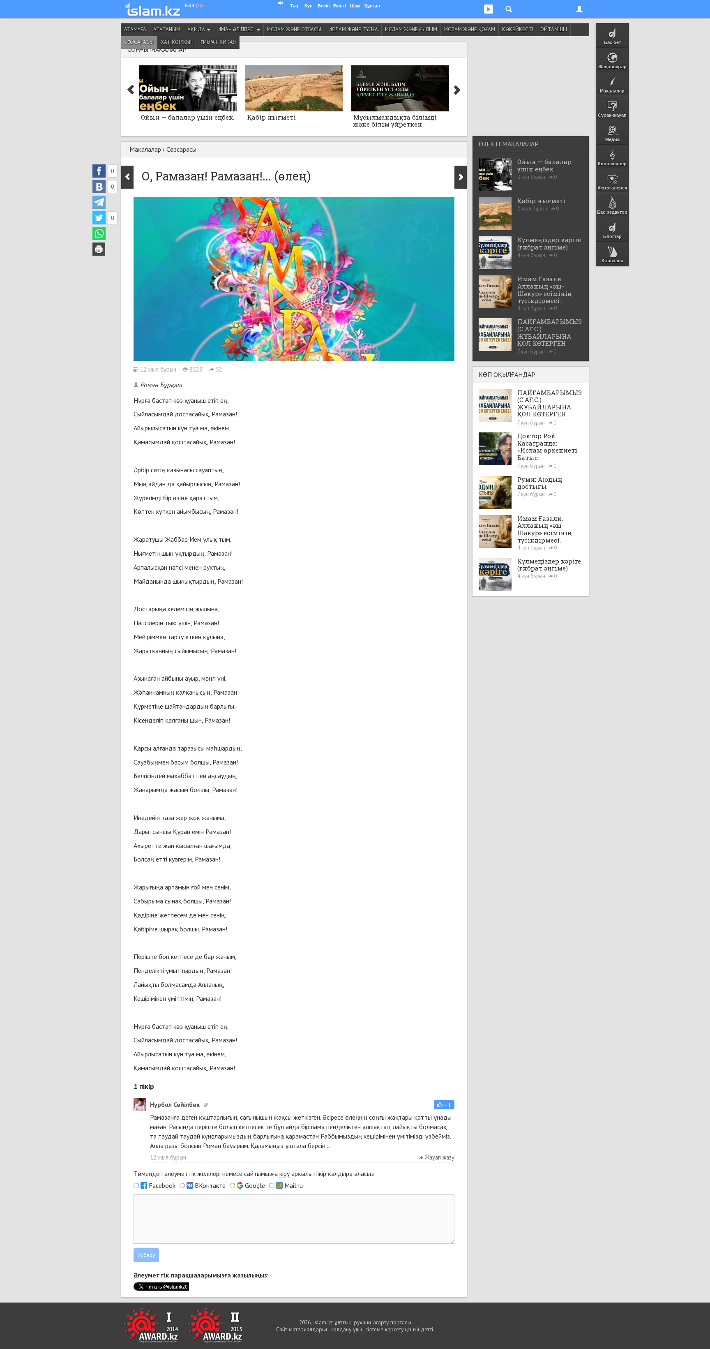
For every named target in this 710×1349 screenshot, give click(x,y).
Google (255, 1185)
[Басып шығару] (99, 249)
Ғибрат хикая (218, 42)
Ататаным (166, 29)
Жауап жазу (438, 1157)
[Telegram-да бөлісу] (99, 202)
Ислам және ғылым (411, 29)
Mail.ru (293, 1185)
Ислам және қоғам (469, 29)
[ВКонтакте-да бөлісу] (99, 186)
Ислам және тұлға (353, 29)
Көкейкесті (517, 29)
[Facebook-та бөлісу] (99, 171)
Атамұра (135, 29)
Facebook (162, 1185)
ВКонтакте (210, 1185)
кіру (284, 1173)
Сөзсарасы (139, 42)
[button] (444, 1104)
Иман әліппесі (236, 29)
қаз (189, 4)
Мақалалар (145, 149)
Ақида (196, 29)
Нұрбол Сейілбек (175, 1104)
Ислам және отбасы (294, 29)
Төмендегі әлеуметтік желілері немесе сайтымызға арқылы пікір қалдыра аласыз (254, 1173)
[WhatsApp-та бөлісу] (99, 233)
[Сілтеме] (206, 1105)
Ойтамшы (553, 29)
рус (200, 4)
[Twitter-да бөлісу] (99, 217)
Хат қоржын (177, 42)
